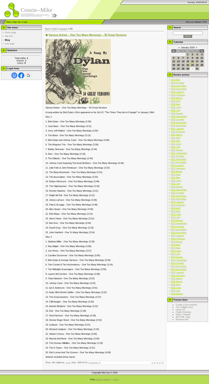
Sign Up (16, 22)
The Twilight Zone (184, 307)
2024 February (178, 238)
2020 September (179, 116)
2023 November (179, 229)
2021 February (178, 131)
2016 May (175, 79)
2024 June (176, 251)
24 (197, 65)
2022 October (177, 193)
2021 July (175, 147)
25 (202, 65)
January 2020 (188, 47)
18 (202, 61)
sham (68, 363)
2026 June (176, 287)
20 (178, 65)
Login (25, 22)
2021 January (177, 128)
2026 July (175, 290)
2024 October (177, 263)
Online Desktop (183, 312)
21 (183, 65)
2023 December (179, 232)
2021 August (177, 150)
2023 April (175, 208)
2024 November (179, 266)
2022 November (179, 196)
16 (192, 61)
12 (173, 61)
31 (197, 68)
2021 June (176, 144)
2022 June (176, 180)
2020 (54, 29)
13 (178, 61)
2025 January (177, 272)
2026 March (176, 281)
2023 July (175, 217)
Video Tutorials (183, 314)
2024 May (175, 248)
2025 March (176, 278)
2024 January (177, 235)
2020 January (177, 92)
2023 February (178, 205)
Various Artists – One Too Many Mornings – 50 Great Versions (88, 34)
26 (173, 68)
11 (202, 58)
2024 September (179, 260)
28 (183, 68)
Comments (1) (94, 363)
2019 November (179, 86)
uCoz (116, 379)
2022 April (175, 174)
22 (188, 65)
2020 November (179, 122)
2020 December (179, 125)
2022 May (175, 177)
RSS (205, 22)
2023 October (177, 226)
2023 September (179, 223)
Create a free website (186, 304)
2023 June (176, 214)
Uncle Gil (180, 309)
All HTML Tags (183, 317)
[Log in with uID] (14, 75)
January (63, 29)
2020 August (177, 113)
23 (192, 65)
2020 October (177, 119)
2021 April (175, 138)
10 (197, 58)
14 (183, 61)
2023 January (177, 202)
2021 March (176, 135)
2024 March (176, 242)
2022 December (179, 199)
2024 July (175, 254)
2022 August (177, 186)
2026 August (177, 293)
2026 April (175, 284)
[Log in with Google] (28, 75)
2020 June (176, 107)
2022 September (179, 190)
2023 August (177, 220)
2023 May (175, 211)
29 (188, 68)
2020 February (178, 95)
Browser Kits (182, 319)
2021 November (179, 159)
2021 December (179, 162)
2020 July (175, 110)
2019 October (177, 83)
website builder (103, 379)
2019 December (179, 89)
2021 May (175, 141)
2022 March (176, 171)
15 (188, 61)
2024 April (175, 245)
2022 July (175, 183)
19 (173, 65)
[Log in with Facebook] (21, 75)
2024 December (179, 269)
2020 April (175, 101)
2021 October (177, 156)
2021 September (179, 153)
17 (197, 61)
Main (9, 22)
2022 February (178, 168)
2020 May (175, 104)
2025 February (178, 275)
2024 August (177, 257)
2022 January (177, 165)
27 (178, 68)
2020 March (176, 98)
